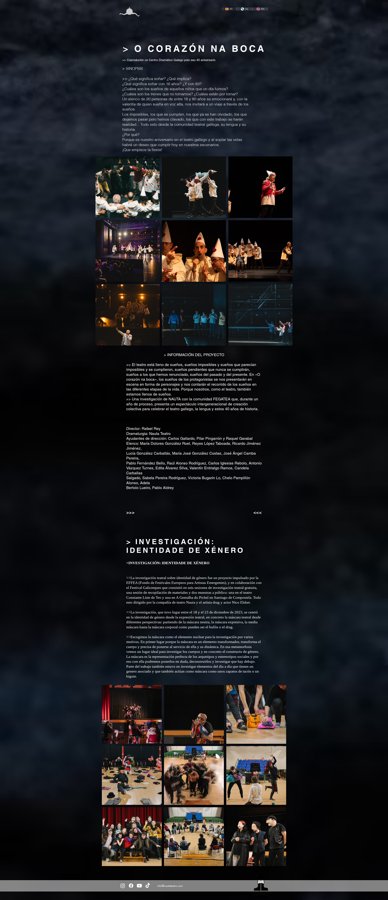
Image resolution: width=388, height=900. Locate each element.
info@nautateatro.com (170, 886)
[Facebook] (131, 886)
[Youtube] (139, 886)
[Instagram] (123, 886)
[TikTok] (148, 886)
